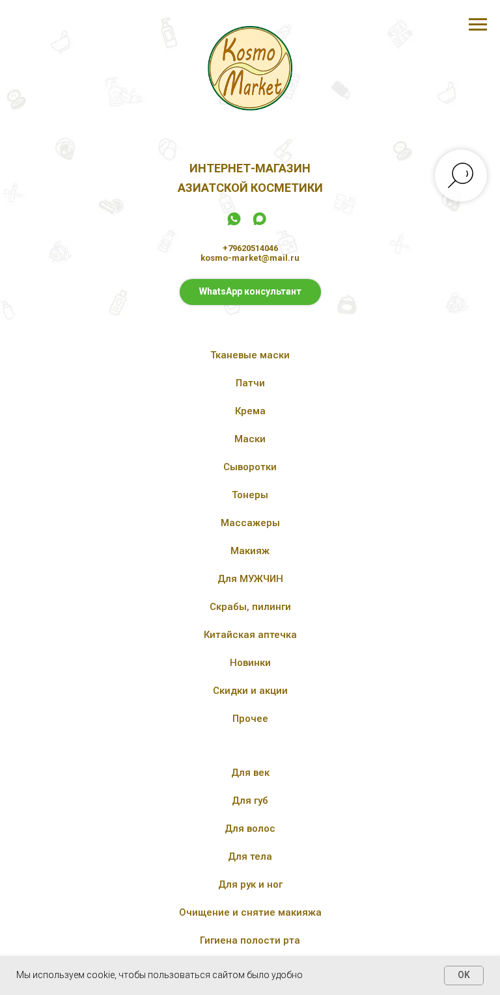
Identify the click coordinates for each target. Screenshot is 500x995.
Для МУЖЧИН (250, 579)
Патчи (250, 383)
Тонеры (250, 495)
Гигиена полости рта (250, 940)
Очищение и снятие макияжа (250, 912)
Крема (250, 411)
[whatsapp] (234, 223)
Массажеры (250, 523)
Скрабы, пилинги (250, 607)
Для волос (250, 828)
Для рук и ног (250, 884)
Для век (250, 772)
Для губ (250, 800)
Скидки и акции (250, 690)
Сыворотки (250, 467)
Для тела (250, 856)
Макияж (250, 551)
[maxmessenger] (259, 223)
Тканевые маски (250, 355)
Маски (250, 439)
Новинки (250, 663)
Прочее (250, 718)
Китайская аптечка (250, 635)
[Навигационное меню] (478, 24)
